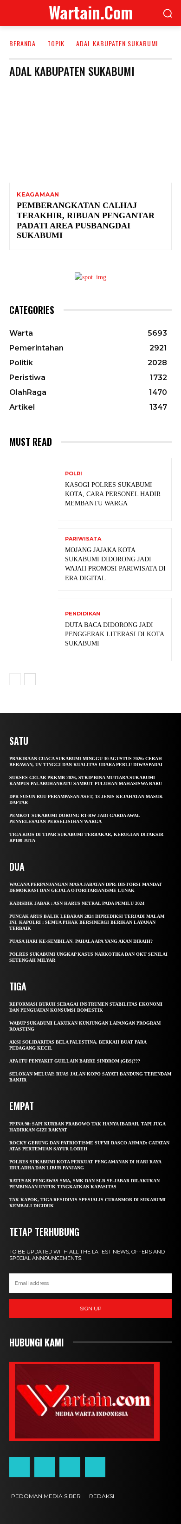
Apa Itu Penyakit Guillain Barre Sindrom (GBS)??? (74, 1060)
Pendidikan (82, 613)
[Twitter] (69, 1467)
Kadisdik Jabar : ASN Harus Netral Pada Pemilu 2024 (76, 903)
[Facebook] (19, 1467)
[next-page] (30, 679)
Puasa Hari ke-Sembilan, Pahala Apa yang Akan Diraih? (81, 941)
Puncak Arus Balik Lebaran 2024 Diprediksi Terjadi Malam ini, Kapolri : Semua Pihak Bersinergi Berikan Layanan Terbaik (86, 922)
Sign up (91, 1308)
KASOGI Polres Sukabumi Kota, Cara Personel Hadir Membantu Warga (113, 494)
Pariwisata (83, 538)
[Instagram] (44, 1467)
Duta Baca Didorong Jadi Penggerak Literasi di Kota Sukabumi (114, 634)
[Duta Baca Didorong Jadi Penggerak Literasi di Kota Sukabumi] (33, 629)
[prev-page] (15, 679)
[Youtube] (95, 1467)
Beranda (22, 43)
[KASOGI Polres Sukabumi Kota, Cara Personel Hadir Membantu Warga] (33, 489)
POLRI (73, 473)
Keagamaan (38, 194)
